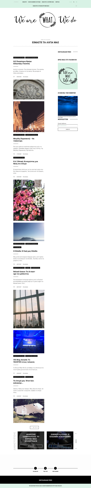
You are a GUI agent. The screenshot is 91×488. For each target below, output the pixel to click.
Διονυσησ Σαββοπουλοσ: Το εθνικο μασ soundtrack (31, 437)
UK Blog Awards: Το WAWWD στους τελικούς (24, 361)
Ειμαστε (24, 2)
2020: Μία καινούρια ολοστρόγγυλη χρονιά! (67, 116)
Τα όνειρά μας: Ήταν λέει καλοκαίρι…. (23, 382)
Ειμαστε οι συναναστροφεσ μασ (41, 5)
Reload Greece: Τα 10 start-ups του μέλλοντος (24, 272)
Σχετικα (57, 2)
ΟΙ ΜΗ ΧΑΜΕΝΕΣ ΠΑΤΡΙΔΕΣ (34, 2)
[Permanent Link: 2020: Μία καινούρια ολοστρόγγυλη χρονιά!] (68, 115)
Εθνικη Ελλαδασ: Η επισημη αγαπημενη (60, 435)
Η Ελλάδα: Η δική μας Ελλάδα (25, 251)
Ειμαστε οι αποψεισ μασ (48, 2)
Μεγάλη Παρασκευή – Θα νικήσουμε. (23, 139)
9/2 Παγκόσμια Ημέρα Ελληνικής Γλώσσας (22, 62)
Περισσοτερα (31, 446)
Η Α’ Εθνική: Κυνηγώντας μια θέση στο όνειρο (25, 162)
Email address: (62, 123)
